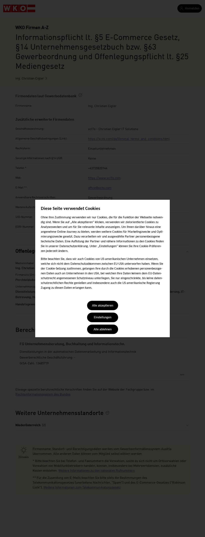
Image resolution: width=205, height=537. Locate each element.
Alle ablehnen (103, 329)
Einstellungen (102, 317)
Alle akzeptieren (102, 305)
